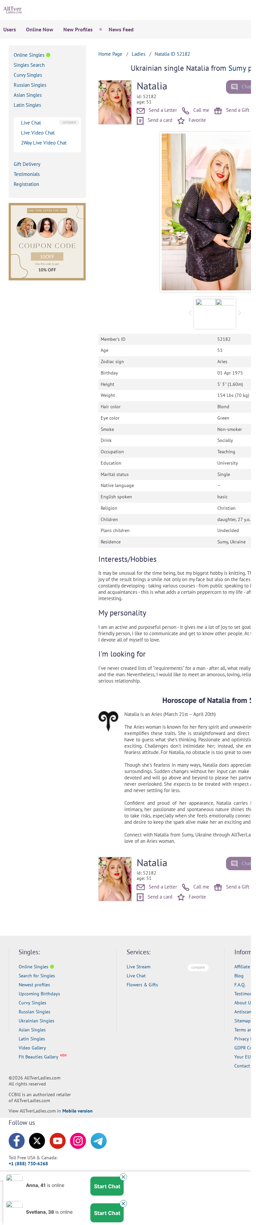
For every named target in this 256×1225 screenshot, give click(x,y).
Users (9, 29)
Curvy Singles (28, 75)
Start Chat (107, 1186)
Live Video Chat (38, 133)
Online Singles (29, 55)
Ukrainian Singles (36, 1021)
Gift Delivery (27, 164)
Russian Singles (30, 85)
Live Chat (31, 122)
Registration (26, 184)
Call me (200, 110)
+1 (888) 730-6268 (28, 1164)
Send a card (159, 120)
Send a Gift (237, 110)
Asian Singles (28, 95)
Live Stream (138, 967)
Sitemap (242, 1021)
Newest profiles (34, 985)
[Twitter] (37, 1141)
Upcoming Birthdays (39, 994)
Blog (239, 976)
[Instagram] (78, 1141)
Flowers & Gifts (142, 985)
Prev (170, 212)
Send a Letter (162, 110)
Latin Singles (27, 105)
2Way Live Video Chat (44, 143)
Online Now (39, 29)
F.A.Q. (240, 985)
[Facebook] (17, 1141)
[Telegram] (99, 1141)
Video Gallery (32, 1048)
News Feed (121, 29)
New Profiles (78, 29)
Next (239, 312)
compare (69, 122)
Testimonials (27, 174)
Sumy (237, 68)
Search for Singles (37, 976)
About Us (243, 1003)
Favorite (196, 120)
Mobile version (77, 1111)
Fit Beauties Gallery (38, 1057)
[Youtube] (58, 1141)
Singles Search (29, 65)
